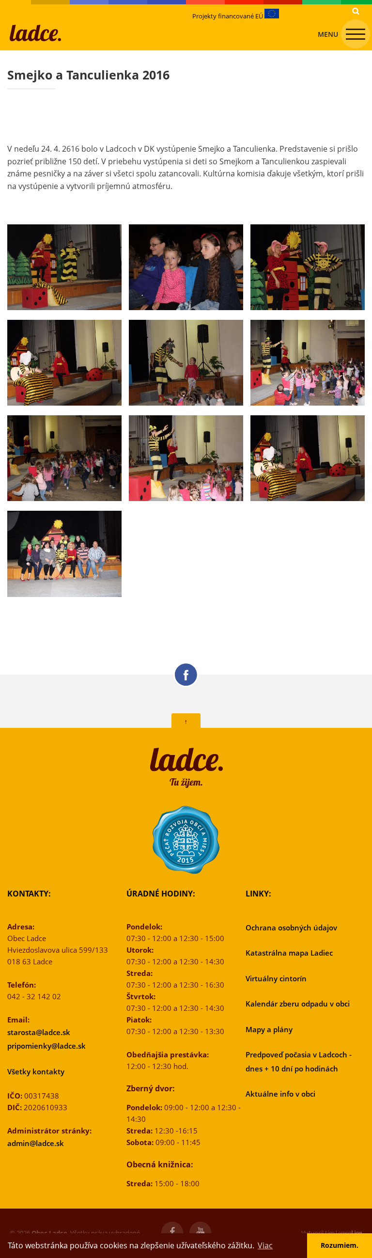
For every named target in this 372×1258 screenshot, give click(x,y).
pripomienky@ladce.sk (46, 1046)
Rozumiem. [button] (339, 1245)
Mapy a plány (269, 1029)
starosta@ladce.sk (38, 1032)
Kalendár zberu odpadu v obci (298, 1003)
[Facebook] (172, 1233)
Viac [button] (265, 1245)
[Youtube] (200, 1233)
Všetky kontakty (35, 1071)
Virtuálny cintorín (276, 978)
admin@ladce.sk (35, 1143)
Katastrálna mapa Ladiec (289, 953)
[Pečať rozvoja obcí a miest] (186, 840)
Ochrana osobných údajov (291, 927)
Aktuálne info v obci (280, 1094)
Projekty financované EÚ (228, 16)
